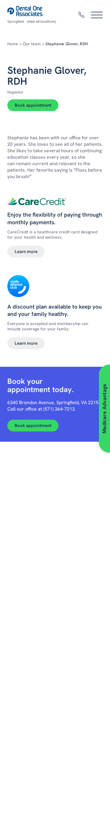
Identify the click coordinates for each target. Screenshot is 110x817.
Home (12, 43)
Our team (32, 43)
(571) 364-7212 (59, 409)
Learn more (26, 252)
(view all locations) (41, 21)
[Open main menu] (97, 15)
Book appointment (33, 105)
